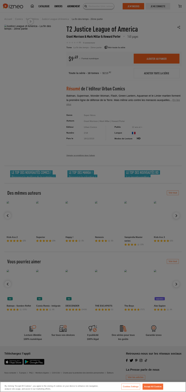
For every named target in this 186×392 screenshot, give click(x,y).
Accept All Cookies (152, 386)
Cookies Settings (130, 386)
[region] (93, 387)
